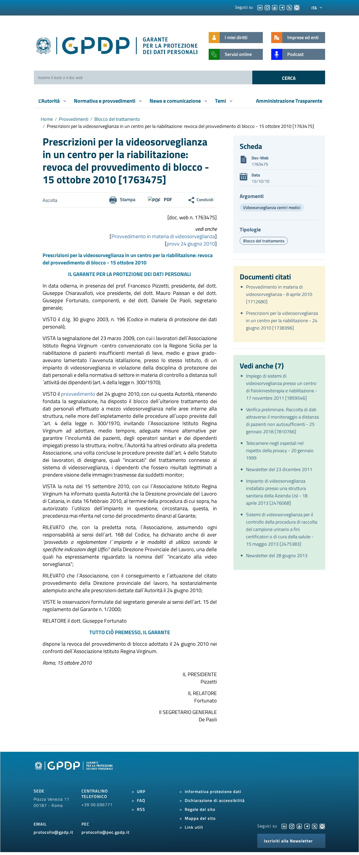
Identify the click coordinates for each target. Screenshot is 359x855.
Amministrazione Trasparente (289, 101)
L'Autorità (49, 101)
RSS (141, 809)
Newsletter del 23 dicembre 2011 (279, 469)
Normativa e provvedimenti (105, 101)
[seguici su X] (289, 7)
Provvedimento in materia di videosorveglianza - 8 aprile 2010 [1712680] (279, 294)
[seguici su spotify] (296, 7)
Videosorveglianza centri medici (271, 207)
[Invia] (288, 77)
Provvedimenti (73, 119)
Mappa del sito (200, 818)
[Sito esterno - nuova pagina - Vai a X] (314, 826)
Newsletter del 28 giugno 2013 (276, 555)
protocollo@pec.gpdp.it (105, 832)
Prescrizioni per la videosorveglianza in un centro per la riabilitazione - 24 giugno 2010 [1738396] (282, 320)
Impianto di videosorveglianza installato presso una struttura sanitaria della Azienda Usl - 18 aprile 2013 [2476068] (276, 492)
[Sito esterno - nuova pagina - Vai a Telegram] (307, 826)
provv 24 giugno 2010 (191, 243)
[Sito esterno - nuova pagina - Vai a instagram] (291, 826)
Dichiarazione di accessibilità (215, 800)
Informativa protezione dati (213, 791)
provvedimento (78, 394)
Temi (221, 101)
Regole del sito (200, 809)
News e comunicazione (176, 101)
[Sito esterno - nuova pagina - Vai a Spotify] (322, 826)
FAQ (141, 800)
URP (141, 791)
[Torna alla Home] (117, 44)
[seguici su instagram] (267, 7)
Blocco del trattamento (117, 119)
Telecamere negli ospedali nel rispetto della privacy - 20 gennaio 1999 (280, 450)
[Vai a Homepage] (74, 771)
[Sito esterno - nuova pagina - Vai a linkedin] (284, 826)
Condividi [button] (205, 199)
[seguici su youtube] (274, 7)
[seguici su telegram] (282, 7)
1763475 (260, 164)
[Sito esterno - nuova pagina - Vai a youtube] (299, 826)
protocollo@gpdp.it (53, 832)
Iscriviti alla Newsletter (288, 841)
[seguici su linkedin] (260, 7)
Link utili (194, 827)
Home (47, 119)
